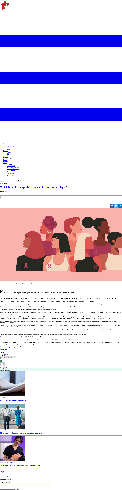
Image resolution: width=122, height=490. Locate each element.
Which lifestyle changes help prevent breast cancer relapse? (33, 187)
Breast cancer (10, 146)
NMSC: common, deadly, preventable (13, 400)
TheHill (9, 152)
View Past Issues (11, 170)
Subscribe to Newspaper (13, 167)
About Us (9, 164)
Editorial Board (11, 166)
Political (5, 151)
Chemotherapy (11, 194)
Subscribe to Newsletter (13, 169)
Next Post (2, 351)
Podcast (5, 160)
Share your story (11, 172)
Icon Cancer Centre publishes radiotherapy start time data (20, 465)
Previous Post (3, 349)
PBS (8, 154)
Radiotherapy (3, 462)
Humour (5, 161)
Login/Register (11, 142)
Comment (9, 158)
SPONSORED (11, 462)
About (5, 163)
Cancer (8, 145)
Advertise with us (11, 173)
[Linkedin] (120, 206)
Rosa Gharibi (3, 203)
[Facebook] (112, 206)
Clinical (5, 143)
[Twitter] (116, 206)
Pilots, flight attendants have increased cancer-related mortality (21, 433)
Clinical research (19, 194)
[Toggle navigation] (2, 16)
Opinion (5, 157)
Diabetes (2, 397)
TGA (8, 155)
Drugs (8, 149)
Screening (9, 148)
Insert (17, 489)
